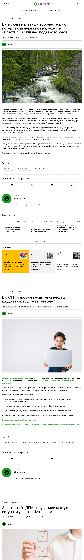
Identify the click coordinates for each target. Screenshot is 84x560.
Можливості (58, 10)
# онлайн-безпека (62, 306)
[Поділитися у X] (32, 184)
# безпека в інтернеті (45, 306)
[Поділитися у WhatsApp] (72, 184)
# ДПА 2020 (28, 516)
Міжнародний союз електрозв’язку (16, 378)
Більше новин (40, 241)
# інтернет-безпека (9, 306)
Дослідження (47, 10)
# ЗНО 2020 (34, 37)
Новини (24, 10)
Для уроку (32, 10)
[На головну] (42, 4)
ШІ (39, 10)
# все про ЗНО (8, 37)
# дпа (19, 516)
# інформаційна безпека (27, 306)
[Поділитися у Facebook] (52, 184)
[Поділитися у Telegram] (12, 184)
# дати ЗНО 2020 (21, 37)
